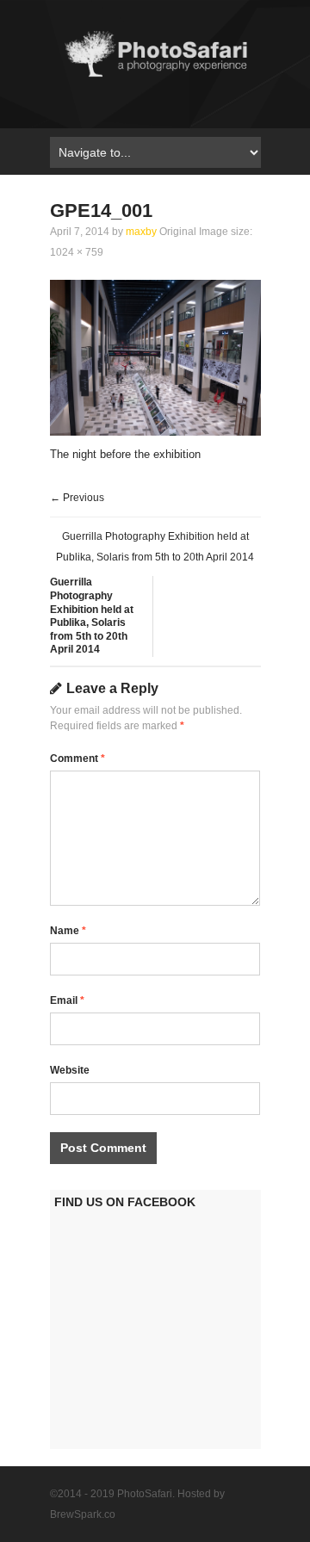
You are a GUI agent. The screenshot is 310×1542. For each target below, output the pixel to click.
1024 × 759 (76, 252)
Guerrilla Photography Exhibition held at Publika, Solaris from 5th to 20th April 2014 (91, 615)
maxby (141, 232)
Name (68, 931)
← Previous (77, 498)
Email (67, 1000)
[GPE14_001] (155, 431)
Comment (77, 758)
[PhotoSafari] (155, 76)
